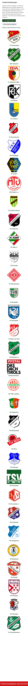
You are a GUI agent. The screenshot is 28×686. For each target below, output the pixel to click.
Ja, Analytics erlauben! (9, 20)
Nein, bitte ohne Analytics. (10, 24)
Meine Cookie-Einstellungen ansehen (11, 27)
